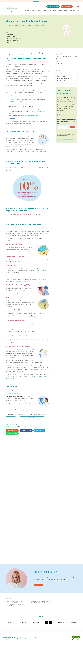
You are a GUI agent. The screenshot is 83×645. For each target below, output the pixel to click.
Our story (27, 10)
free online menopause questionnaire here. (17, 54)
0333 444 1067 (36, 1)
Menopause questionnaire (53, 6)
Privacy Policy (65, 139)
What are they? (10, 34)
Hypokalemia (12, 118)
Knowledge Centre (53, 10)
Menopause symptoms (62, 80)
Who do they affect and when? (14, 38)
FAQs (79, 10)
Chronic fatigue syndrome (15, 101)
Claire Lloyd (25, 293)
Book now (38, 584)
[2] (11, 353)
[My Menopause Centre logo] (10, 8)
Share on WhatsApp (12, 433)
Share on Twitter (39, 430)
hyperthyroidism (35, 115)
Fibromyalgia (12, 99)
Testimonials (72, 10)
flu (18, 106)
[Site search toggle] (74, 6)
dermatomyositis (30, 109)
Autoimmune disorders (14, 109)
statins (34, 111)
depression (38, 270)
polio (21, 106)
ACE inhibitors (40, 111)
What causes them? (11, 36)
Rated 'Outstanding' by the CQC (11, 11)
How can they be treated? (12, 40)
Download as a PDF (12, 430)
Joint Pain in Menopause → (12, 393)
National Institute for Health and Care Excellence (32, 416)
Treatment (34, 10)
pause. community (63, 10)
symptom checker (20, 411)
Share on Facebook (26, 430)
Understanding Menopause (63, 78)
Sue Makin (17, 293)
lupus (23, 109)
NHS (34, 418)
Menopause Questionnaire (40, 411)
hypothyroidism (26, 115)
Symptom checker (42, 10)
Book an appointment (66, 6)
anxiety (32, 270)
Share (8, 42)
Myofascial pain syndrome (15, 104)
